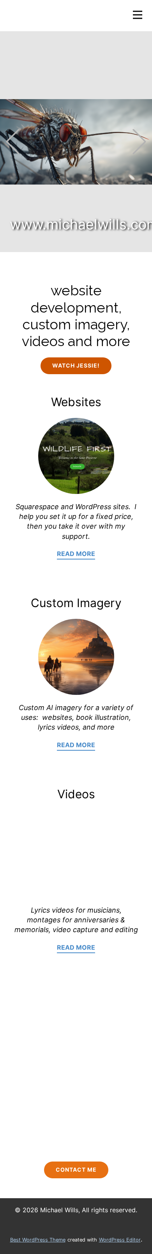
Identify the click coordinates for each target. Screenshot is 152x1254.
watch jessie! (76, 365)
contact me (76, 1169)
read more (76, 553)
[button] (12, 142)
